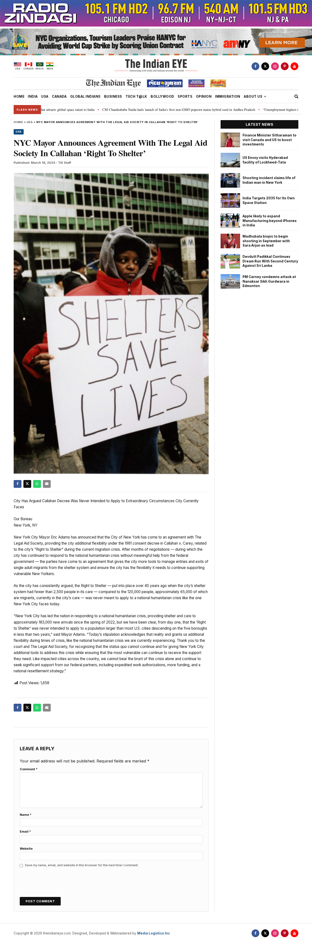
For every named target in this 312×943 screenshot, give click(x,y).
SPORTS (185, 96)
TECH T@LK (136, 96)
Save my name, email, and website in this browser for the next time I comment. (81, 865)
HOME (19, 96)
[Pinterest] (285, 66)
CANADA (59, 96)
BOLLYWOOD (162, 96)
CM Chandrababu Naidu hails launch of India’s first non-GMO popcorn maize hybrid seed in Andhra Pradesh (144, 109)
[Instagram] (275, 66)
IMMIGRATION (227, 96)
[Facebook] (255, 66)
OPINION (204, 96)
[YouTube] (294, 66)
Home (18, 122)
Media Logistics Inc (153, 933)
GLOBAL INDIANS (85, 96)
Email (25, 831)
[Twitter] (265, 66)
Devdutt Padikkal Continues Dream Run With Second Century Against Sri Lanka (270, 261)
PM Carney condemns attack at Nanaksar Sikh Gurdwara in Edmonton (269, 281)
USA (45, 96)
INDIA (33, 96)
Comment (29, 769)
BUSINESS (113, 96)
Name (25, 815)
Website (26, 848)
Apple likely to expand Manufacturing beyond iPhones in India (270, 220)
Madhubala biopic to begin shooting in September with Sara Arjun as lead (266, 240)
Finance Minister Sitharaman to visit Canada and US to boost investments (269, 139)
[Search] (296, 96)
